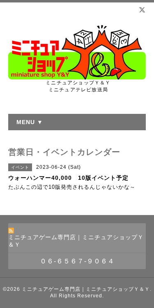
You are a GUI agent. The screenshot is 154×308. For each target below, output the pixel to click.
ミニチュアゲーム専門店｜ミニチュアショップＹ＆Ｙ (86, 289)
